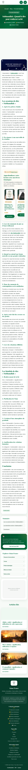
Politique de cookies (14, 752)
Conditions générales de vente (14, 756)
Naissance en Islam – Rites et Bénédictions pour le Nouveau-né (9, 207)
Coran (14, 561)
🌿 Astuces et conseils (14, 709)
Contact (14, 736)
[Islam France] (3, 2)
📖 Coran (14, 725)
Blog (11, 8)
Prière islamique (14, 565)
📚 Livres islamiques (14, 720)
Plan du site (14, 759)
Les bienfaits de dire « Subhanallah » (13, 525)
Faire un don (14, 574)
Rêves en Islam (14, 569)
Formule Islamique (18, 8)
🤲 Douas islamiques (14, 712)
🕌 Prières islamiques (14, 716)
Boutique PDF (14, 738)
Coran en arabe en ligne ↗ (14, 741)
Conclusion (6, 529)
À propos (14, 732)
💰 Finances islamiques (14, 723)
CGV (16, 767)
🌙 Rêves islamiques (14, 714)
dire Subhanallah (15, 233)
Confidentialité (10, 767)
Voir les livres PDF (14, 546)
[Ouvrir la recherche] (21, 2)
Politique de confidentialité (14, 754)
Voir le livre (9, 216)
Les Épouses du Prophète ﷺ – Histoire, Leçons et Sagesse (22, 207)
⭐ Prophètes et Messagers (14, 718)
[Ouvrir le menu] (25, 2)
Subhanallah (14, 73)
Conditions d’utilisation (14, 748)
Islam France (14, 172)
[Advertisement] (14, 43)
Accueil (6, 8)
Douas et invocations (14, 557)
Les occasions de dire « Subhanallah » (13, 522)
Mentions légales (14, 750)
